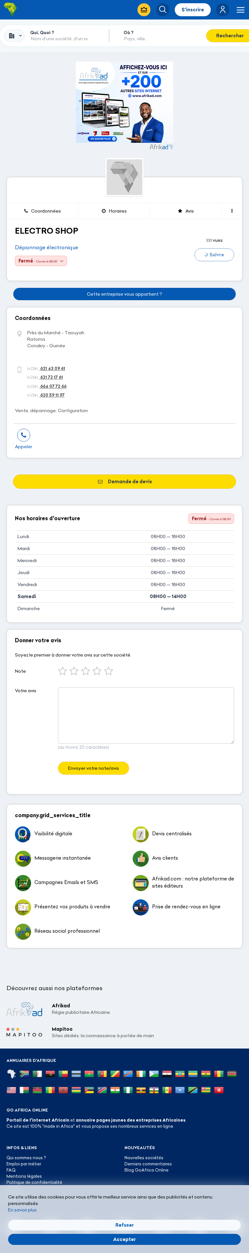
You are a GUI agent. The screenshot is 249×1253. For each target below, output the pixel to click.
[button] (222, 9)
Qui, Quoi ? (42, 32)
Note (20, 671)
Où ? (129, 32)
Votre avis (25, 691)
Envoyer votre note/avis (93, 768)
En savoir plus (22, 1210)
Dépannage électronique (46, 247)
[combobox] (14, 36)
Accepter (124, 1239)
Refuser (124, 1225)
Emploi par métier (23, 1163)
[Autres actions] (232, 211)
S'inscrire (193, 10)
